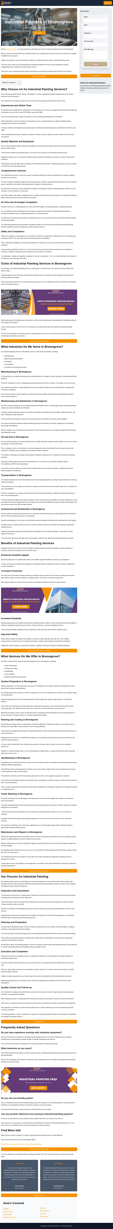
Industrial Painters (11, 49)
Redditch (4, 1144)
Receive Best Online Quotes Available (39, 650)
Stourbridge (37, 1144)
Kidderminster (29, 1144)
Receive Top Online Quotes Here (39, 871)
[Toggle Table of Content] (18, 82)
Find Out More (39, 1021)
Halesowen (20, 1144)
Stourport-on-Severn (9, 1217)
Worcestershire (44, 1211)
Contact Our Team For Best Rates (39, 341)
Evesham (43, 1213)
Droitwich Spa (11, 1144)
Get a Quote (38, 33)
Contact (107, 3)
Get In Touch (95, 75)
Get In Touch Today (39, 76)
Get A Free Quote (39, 1195)
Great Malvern (44, 1216)
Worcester (43, 1208)
